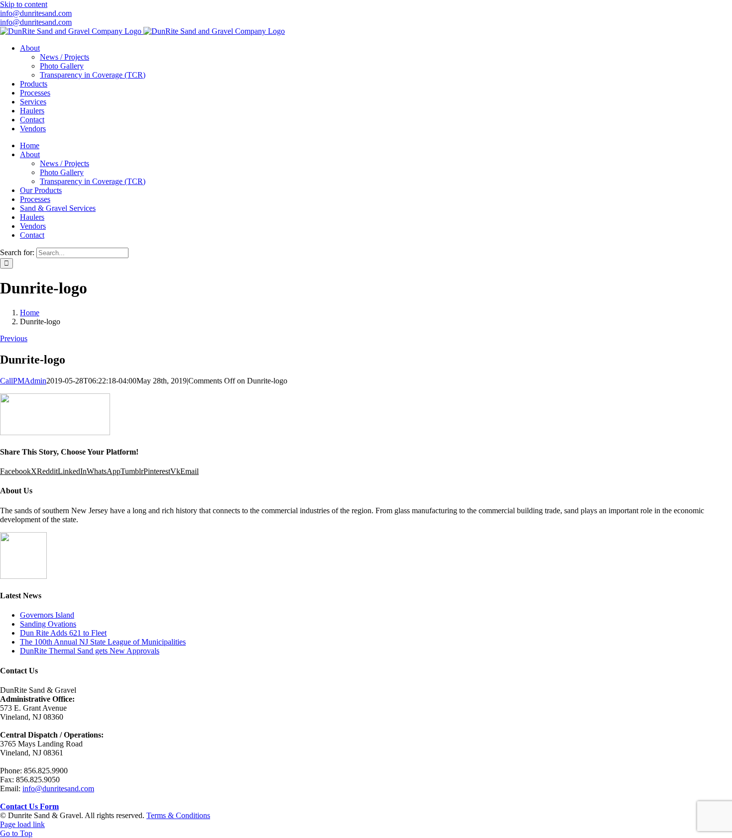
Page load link (22, 824)
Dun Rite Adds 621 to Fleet (63, 633)
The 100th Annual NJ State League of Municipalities (103, 642)
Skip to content (23, 4)
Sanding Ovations (48, 624)
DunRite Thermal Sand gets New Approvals (89, 651)
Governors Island (47, 615)
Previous (13, 338)
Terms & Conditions (178, 815)
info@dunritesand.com (36, 13)
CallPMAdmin (23, 380)
